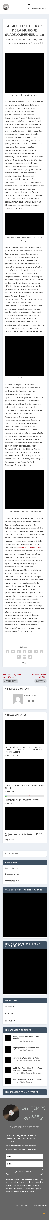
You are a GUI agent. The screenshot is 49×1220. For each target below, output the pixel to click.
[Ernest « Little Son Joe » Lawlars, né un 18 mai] (24, 770)
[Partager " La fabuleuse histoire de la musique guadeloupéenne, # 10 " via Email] (24, 656)
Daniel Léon (20, 39)
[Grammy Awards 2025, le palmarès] (8, 1081)
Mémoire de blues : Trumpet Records (22, 800)
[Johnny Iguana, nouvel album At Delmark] (8, 1038)
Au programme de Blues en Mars (26, 1048)
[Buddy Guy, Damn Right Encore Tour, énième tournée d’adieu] (8, 1070)
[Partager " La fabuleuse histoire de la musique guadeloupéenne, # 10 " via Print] (30, 656)
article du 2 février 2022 (29, 547)
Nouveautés (10, 881)
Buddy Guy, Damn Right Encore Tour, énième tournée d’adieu (27, 1069)
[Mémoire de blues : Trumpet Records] (24, 796)
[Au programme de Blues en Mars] (8, 1049)
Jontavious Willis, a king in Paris (26, 1058)
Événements (22, 43)
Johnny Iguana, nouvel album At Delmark (26, 1037)
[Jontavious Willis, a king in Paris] (8, 1060)
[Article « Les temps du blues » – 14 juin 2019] (24, 819)
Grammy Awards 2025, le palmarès (27, 1079)
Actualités (10, 43)
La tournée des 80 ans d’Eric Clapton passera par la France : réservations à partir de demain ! (23, 749)
